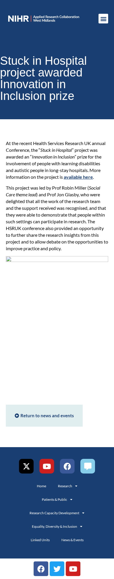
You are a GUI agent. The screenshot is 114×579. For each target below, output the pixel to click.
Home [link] (41, 486)
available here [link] (78, 177)
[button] (103, 18)
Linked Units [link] (40, 540)
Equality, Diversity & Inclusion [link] (54, 526)
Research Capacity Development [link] (54, 513)
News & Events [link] (72, 540)
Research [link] (65, 486)
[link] (43, 18)
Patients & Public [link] (54, 499)
